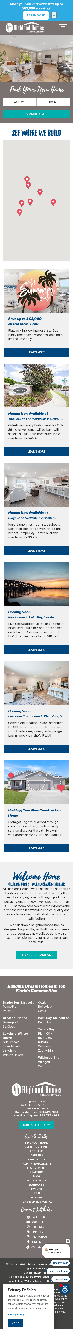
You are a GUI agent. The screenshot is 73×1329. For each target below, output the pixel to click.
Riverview (45, 1038)
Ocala (42, 1011)
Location (19, 101)
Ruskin (43, 1042)
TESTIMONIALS (36, 1168)
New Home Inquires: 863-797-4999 (37, 1115)
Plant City (45, 1033)
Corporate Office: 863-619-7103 (36, 1111)
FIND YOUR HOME (36, 1142)
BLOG (36, 1176)
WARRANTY (36, 1184)
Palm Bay (44, 1022)
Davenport (10, 1022)
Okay (15, 1322)
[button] (7, 58)
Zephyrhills (46, 1050)
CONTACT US (36, 1159)
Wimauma (45, 1046)
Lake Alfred (11, 1046)
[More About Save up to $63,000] (36, 291)
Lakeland (9, 1050)
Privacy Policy (40, 1272)
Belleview (45, 1006)
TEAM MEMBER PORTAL (36, 1201)
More (52, 101)
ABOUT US (36, 1151)
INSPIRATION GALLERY (36, 1163)
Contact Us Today (36, 1125)
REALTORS (37, 1172)
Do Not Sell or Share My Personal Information (36, 1277)
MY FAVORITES (36, 1180)
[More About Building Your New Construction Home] (36, 782)
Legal (27, 1272)
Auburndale (11, 1042)
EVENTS (36, 1189)
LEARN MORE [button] (36, 15)
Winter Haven (13, 1055)
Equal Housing (38, 1268)
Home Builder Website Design (25, 1281)
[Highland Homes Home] (25, 25)
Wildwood (45, 1066)
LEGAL (36, 1193)
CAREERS (36, 1155)
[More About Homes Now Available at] (36, 385)
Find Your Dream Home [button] (36, 954)
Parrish (8, 1011)
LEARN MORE (36, 352)
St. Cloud (9, 1026)
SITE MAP (36, 1197)
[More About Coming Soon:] (36, 584)
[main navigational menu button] (63, 27)
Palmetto (9, 1006)
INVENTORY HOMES (36, 1147)
